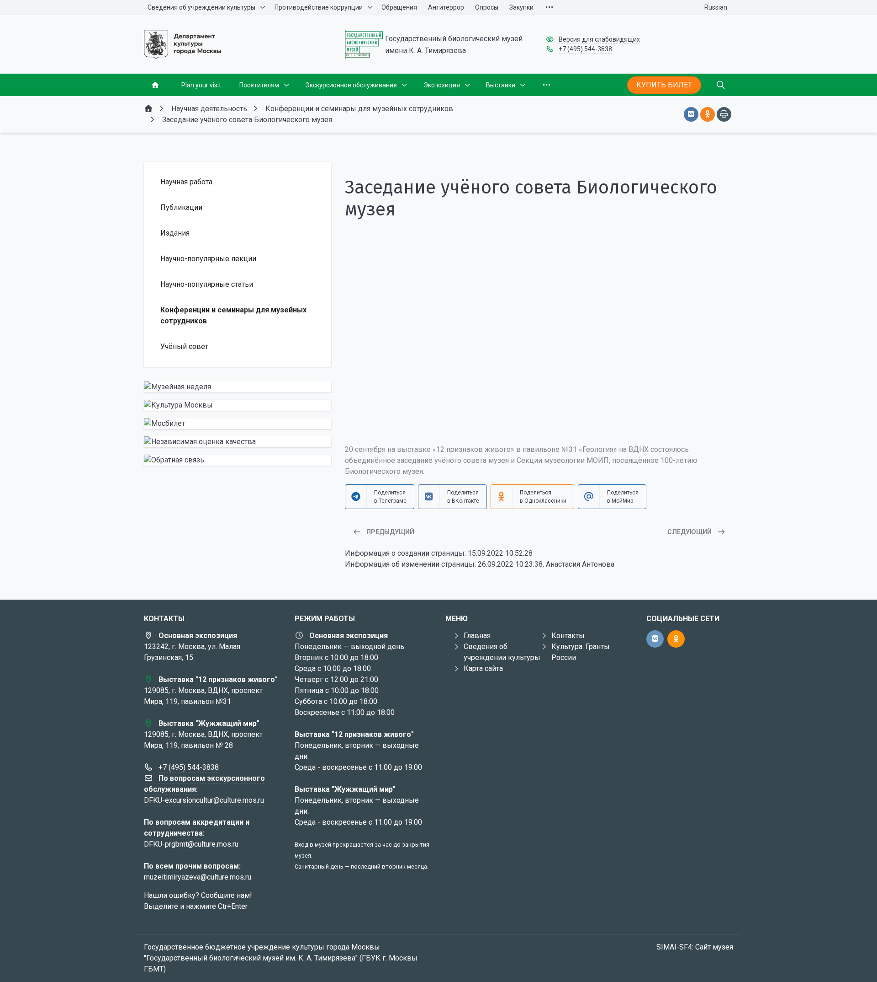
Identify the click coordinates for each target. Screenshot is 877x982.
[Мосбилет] (237, 423)
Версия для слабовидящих (599, 39)
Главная (477, 635)
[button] (539, 420)
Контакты (568, 635)
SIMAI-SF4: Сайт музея (694, 947)
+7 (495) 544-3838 (585, 49)
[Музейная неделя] (237, 386)
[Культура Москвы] (237, 405)
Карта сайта (483, 668)
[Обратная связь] (237, 460)
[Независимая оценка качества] (237, 441)
